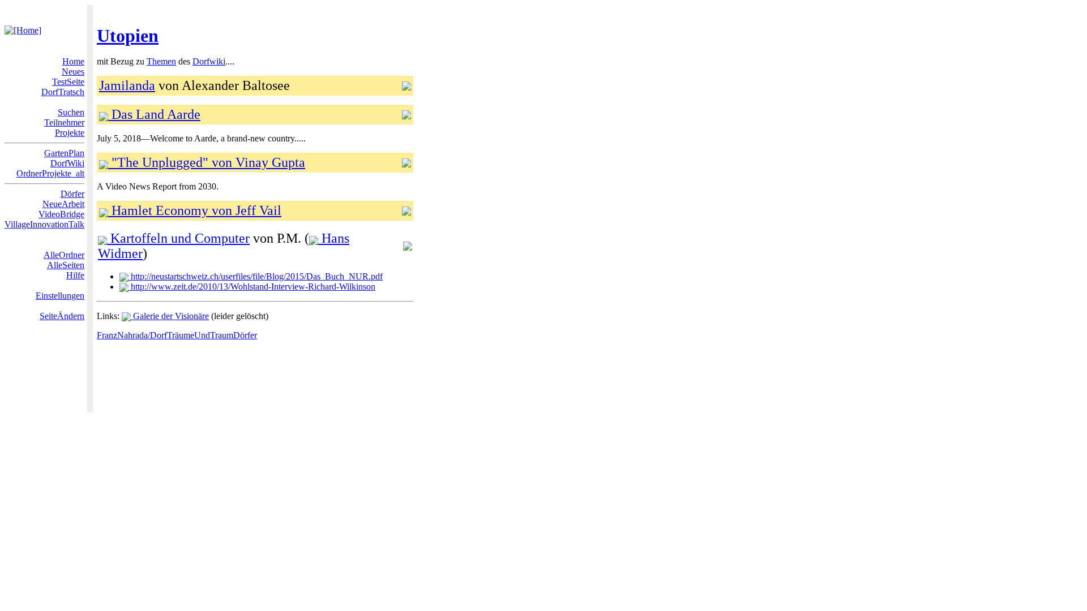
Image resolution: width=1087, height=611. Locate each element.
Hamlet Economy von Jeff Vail (194, 210)
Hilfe (75, 275)
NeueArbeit (63, 204)
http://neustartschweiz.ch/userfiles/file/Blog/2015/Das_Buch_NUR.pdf (256, 276)
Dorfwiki (208, 61)
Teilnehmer (64, 122)
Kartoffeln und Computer (178, 238)
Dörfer (72, 194)
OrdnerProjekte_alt (50, 173)
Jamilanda (127, 85)
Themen (161, 61)
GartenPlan (64, 153)
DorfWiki (67, 163)
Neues (73, 71)
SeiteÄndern (62, 316)
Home (73, 61)
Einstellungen (60, 295)
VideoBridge (61, 214)
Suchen (71, 112)
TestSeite (68, 82)
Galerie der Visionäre (170, 316)
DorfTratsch (62, 92)
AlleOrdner (64, 255)
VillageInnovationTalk (44, 224)
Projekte (69, 132)
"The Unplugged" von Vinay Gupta (206, 162)
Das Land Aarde (154, 114)
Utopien (128, 35)
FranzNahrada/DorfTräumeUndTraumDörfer (177, 335)
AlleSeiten (65, 265)
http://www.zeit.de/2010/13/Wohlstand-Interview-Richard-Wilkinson (252, 286)
